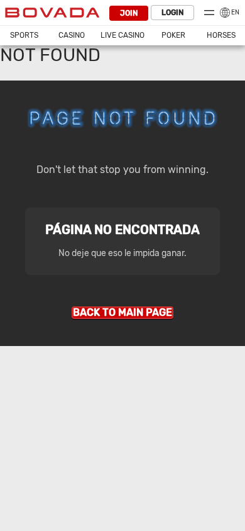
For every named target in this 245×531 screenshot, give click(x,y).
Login (172, 12)
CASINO (71, 35)
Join (129, 13)
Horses (221, 35)
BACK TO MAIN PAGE (122, 312)
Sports (24, 35)
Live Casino (122, 35)
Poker (173, 35)
